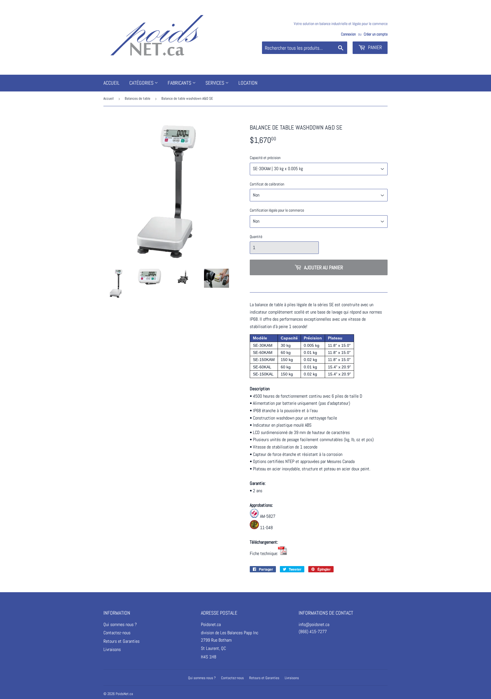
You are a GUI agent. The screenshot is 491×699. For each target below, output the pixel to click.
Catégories (142, 83)
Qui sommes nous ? (120, 624)
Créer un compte (376, 34)
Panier (374, 47)
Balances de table (137, 98)
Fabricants (180, 83)
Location (247, 83)
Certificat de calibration (267, 184)
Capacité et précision (265, 157)
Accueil (111, 83)
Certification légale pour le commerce (277, 210)
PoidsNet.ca (124, 693)
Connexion (348, 34)
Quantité (256, 236)
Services (215, 83)
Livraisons (112, 649)
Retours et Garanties (121, 641)
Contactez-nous (116, 633)
